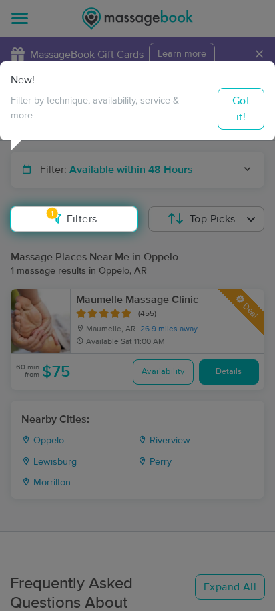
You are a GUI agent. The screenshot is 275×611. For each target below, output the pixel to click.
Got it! (241, 108)
